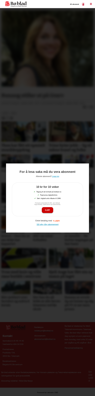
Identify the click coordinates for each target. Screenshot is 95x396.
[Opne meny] (91, 4)
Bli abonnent (74, 4)
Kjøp (47, 210)
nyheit (5, 113)
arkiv (13, 113)
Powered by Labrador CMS (47, 393)
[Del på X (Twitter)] (88, 107)
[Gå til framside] (16, 4)
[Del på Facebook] (84, 107)
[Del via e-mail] (91, 107)
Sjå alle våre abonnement (48, 224)
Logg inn (83, 4)
